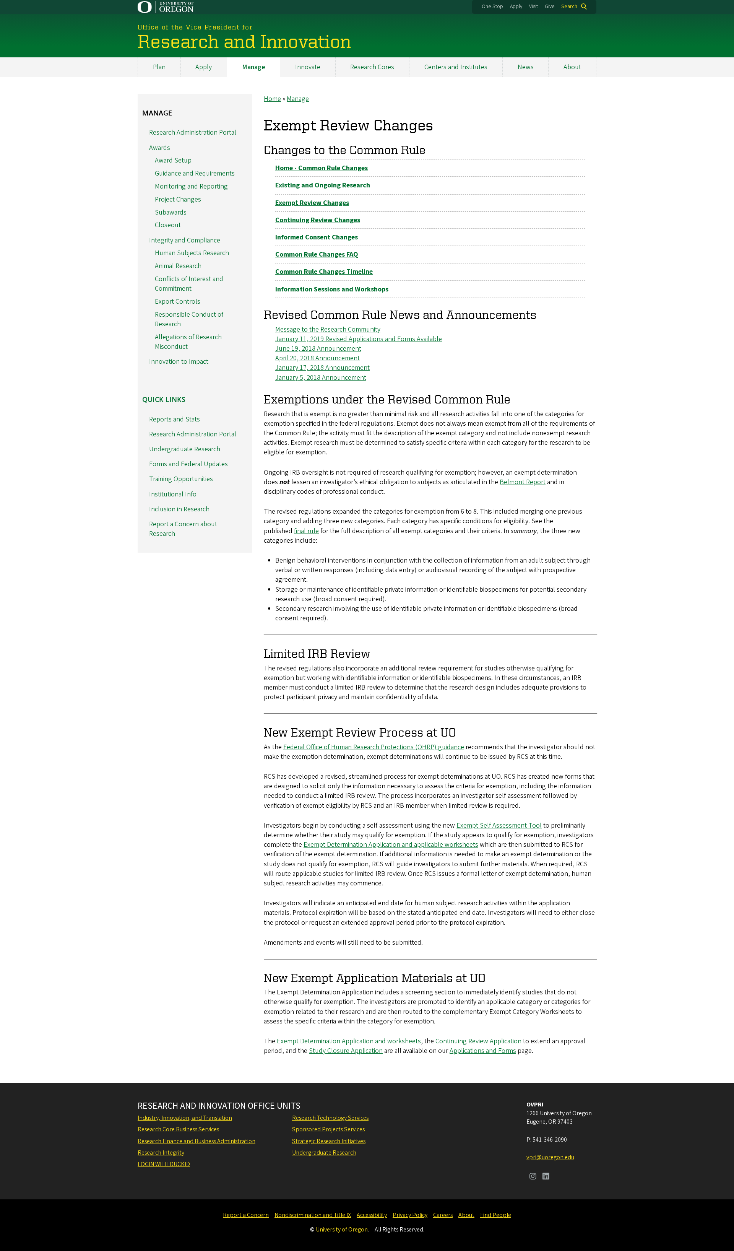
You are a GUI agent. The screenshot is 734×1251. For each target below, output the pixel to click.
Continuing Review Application (478, 1041)
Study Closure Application (346, 1051)
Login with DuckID (164, 1164)
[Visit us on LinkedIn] (545, 1177)
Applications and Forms (483, 1051)
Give (550, 6)
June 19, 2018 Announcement (318, 348)
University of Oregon (342, 1229)
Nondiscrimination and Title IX (312, 1215)
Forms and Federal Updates (188, 464)
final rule (306, 531)
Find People (495, 1215)
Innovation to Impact (178, 361)
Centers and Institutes (455, 67)
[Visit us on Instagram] (532, 1177)
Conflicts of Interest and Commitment (189, 283)
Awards (159, 148)
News (526, 67)
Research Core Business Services (178, 1129)
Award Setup (173, 160)
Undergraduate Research (184, 449)
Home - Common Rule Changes (321, 168)
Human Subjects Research (192, 253)
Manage (253, 67)
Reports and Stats (174, 419)
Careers (443, 1215)
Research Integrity (161, 1153)
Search (569, 6)
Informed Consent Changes (316, 237)
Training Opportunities (181, 479)
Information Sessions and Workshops (331, 289)
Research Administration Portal (192, 132)
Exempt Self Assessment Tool (499, 825)
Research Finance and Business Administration (196, 1141)
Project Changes (178, 199)
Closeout (168, 225)
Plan (159, 67)
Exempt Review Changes (312, 203)
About (572, 67)
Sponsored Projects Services (328, 1129)
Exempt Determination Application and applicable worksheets (391, 844)
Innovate (307, 67)
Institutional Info (172, 494)
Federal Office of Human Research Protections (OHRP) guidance (373, 747)
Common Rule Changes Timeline (324, 272)
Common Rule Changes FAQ (316, 254)
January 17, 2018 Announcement (322, 368)
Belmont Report (523, 482)
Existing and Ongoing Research (322, 185)
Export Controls (177, 301)
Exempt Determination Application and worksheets (349, 1041)
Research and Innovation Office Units (219, 1106)
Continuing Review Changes (317, 220)
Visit (533, 6)
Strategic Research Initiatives (328, 1141)
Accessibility (372, 1215)
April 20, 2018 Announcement (317, 358)
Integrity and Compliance (184, 240)
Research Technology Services (330, 1118)
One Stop (492, 6)
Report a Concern (246, 1215)
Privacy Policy (410, 1215)
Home (272, 99)
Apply (516, 6)
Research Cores (372, 67)
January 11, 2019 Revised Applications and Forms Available (358, 339)
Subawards (171, 212)
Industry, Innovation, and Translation (185, 1118)
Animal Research (178, 266)
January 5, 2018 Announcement (320, 377)
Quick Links (163, 399)
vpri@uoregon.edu (550, 1157)
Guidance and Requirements (195, 173)
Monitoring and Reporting (191, 186)
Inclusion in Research (179, 509)
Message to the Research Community (327, 329)
